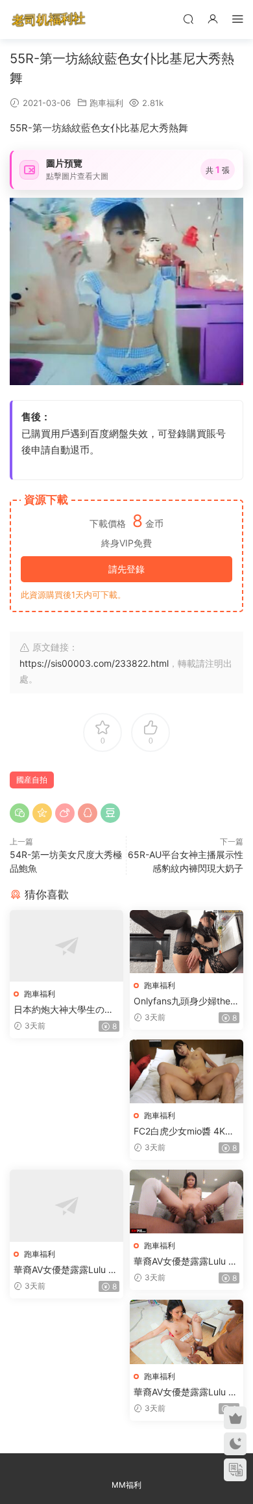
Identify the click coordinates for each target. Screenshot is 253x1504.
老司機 (49, 19)
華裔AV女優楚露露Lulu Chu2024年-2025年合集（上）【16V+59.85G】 (64, 1270)
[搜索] (188, 18)
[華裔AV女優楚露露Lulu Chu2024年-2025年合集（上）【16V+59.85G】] (66, 1206)
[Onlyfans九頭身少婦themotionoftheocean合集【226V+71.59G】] (186, 941)
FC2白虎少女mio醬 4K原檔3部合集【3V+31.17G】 (186, 1131)
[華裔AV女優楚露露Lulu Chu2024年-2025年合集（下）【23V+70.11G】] (186, 1331)
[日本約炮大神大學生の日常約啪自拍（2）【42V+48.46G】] (66, 946)
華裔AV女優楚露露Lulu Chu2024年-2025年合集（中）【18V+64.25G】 (184, 1262)
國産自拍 (31, 780)
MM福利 (126, 1485)
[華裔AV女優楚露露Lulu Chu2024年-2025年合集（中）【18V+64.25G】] (186, 1201)
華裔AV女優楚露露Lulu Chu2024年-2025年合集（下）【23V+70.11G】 (184, 1392)
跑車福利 (106, 103)
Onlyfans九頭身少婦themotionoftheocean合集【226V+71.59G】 (186, 1001)
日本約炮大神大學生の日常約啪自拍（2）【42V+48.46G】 (66, 1010)
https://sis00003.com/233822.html (94, 663)
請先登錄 (126, 568)
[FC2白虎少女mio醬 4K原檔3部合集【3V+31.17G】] (186, 1071)
